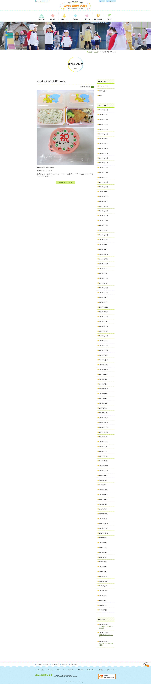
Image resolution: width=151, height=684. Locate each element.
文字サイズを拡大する (43, 1)
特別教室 (70, 670)
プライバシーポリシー (42, 664)
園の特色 (50, 670)
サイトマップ (55, 664)
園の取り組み (90, 670)
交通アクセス (74, 664)
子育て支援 (80, 670)
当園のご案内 (40, 670)
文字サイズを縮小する (42, 1)
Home (90, 52)
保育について (60, 670)
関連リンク (64, 664)
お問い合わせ (110, 670)
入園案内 (100, 670)
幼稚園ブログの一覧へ (65, 182)
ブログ (96, 52)
